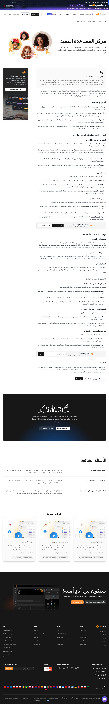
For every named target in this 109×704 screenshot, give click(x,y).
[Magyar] (51, 687)
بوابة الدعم (83, 630)
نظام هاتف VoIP (7, 637)
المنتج (74, 14)
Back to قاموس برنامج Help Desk (94, 378)
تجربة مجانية (35, 14)
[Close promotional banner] (106, 2)
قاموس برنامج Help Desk (94, 21)
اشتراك (41, 354)
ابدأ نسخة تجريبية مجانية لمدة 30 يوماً (95, 602)
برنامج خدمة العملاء (8, 633)
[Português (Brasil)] (26, 687)
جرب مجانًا (79, 378)
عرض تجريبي (25, 14)
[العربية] (88, 687)
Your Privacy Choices (40, 700)
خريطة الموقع (26, 698)
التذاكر (61, 47)
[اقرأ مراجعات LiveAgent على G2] (48, 669)
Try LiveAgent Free (15, 89)
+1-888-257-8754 (99, 671)
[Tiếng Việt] (5, 687)
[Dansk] (79, 687)
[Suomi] (60, 687)
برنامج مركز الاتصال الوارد (9, 644)
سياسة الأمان (64, 698)
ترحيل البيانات (83, 633)
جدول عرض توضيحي (48, 428)
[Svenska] (11, 687)
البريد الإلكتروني (95, 217)
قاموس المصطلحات (39, 633)
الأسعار (104, 634)
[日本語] (45, 687)
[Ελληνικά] (72, 687)
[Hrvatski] (54, 687)
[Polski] (30, 687)
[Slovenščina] (14, 687)
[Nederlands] (36, 687)
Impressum (60, 644)
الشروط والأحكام (74, 698)
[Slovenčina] (17, 687)
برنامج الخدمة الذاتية (8, 640)
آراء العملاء (60, 637)
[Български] (85, 687)
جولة (105, 645)
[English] (69, 687)
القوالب (36, 640)
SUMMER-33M (98, 8)
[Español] (66, 687)
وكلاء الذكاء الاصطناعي (85, 14)
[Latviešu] (39, 687)
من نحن (59, 630)
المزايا (104, 638)
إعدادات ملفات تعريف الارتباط (12, 698)
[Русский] (20, 687)
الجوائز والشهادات (61, 633)
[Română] (23, 687)
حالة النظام (83, 637)
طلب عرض (83, 644)
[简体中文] (46, 689)
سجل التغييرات (84, 640)
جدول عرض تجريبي (77, 602)
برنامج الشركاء (61, 640)
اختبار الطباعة (37, 644)
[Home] (105, 21)
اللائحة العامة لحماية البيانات (39, 698)
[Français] (57, 687)
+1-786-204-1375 (99, 675)
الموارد (67, 14)
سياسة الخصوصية (53, 698)
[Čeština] (82, 687)
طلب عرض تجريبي (57, 225)
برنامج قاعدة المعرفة (8, 630)
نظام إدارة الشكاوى (7, 647)
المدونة (36, 630)
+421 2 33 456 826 (99, 668)
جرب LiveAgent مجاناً (63, 428)
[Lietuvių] (42, 687)
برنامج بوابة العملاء (7, 651)
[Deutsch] (76, 687)
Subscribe (9, 668)
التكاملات (104, 641)
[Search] (42, 14)
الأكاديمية (36, 637)
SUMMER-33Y (82, 8)
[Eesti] (63, 687)
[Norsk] (33, 687)
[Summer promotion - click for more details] (54, 5)
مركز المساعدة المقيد (79, 21)
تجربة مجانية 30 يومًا (44, 225)
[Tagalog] (8, 687)
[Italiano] (48, 687)
